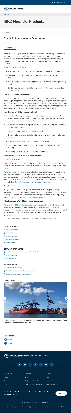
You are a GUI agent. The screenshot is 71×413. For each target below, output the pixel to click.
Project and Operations (32, 381)
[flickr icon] (51, 364)
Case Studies (9, 233)
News (6, 377)
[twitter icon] (30, 364)
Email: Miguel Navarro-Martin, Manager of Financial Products (23, 252)
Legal (8, 406)
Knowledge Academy (52, 381)
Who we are (8, 374)
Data (47, 377)
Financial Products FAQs (12, 239)
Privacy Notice (16, 406)
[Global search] (65, 2)
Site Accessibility (26, 406)
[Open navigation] (66, 9)
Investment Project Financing (55, 166)
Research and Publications (33, 384)
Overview (10, 48)
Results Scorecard (51, 384)
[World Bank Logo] (13, 9)
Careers (6, 381)
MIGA (40, 356)
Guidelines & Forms (11, 236)
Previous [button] (4, 298)
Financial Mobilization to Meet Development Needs (20, 271)
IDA (32, 356)
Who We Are (7, 14)
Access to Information (39, 406)
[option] (35, 303)
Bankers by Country (11, 255)
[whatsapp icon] (25, 364)
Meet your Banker (11, 258)
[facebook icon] (19, 364)
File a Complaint (59, 406)
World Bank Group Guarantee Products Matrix (19, 274)
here (54, 219)
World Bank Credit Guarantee (14, 267)
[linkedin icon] (35, 364)
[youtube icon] (46, 364)
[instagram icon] (41, 364)
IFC (36, 356)
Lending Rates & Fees (12, 229)
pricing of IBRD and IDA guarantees (20, 205)
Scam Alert (50, 406)
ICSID (46, 356)
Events (48, 374)
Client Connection (11, 243)
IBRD (27, 356)
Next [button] (66, 298)
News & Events (57, 2)
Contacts (7, 384)
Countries (28, 374)
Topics (27, 377)
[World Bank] (15, 356)
